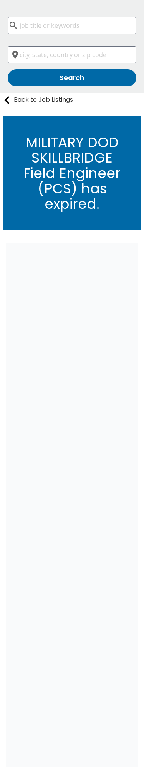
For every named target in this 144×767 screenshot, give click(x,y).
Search (72, 77)
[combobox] (72, 25)
